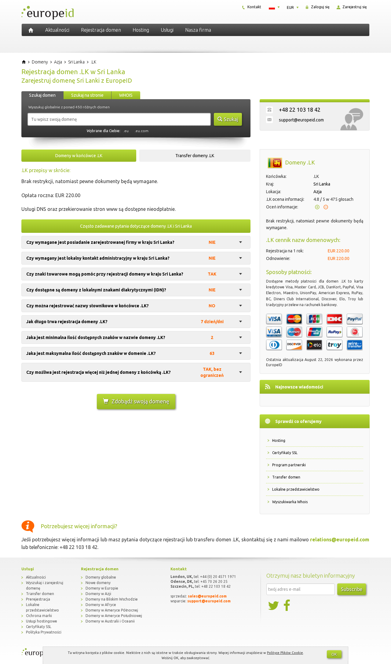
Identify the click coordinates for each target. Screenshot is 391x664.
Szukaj (231, 119)
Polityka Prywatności (43, 632)
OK (334, 654)
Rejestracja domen (101, 30)
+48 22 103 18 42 (299, 109)
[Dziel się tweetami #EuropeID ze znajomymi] (274, 605)
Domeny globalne (101, 577)
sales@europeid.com (207, 596)
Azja (317, 191)
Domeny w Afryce (101, 605)
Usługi (167, 30)
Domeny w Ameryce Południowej (114, 616)
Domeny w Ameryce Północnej (112, 610)
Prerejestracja (38, 599)
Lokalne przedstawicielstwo (296, 489)
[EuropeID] (31, 30)
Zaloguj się (320, 7)
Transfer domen (286, 477)
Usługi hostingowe (41, 621)
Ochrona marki (39, 616)
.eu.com (141, 131)
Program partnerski (289, 465)
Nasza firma (198, 30)
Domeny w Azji (98, 594)
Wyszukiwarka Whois (290, 502)
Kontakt (254, 7)
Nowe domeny (98, 583)
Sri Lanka (321, 184)
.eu (126, 131)
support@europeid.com (301, 119)
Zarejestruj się (354, 7)
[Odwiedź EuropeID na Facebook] (287, 605)
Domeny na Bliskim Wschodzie (112, 599)
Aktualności (57, 30)
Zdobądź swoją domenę (140, 401)
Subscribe (351, 589)
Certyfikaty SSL (285, 453)
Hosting (141, 30)
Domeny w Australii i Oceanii (110, 621)
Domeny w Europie (102, 588)
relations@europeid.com (339, 539)
